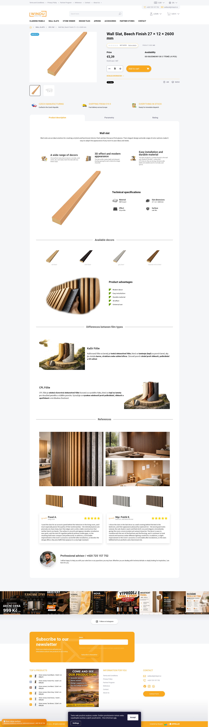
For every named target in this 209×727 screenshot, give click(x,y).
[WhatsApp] (153, 686)
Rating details (132, 45)
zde (115, 718)
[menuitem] (37, 21)
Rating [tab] (155, 117)
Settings (76, 723)
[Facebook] (144, 686)
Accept (133, 717)
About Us (97, 2)
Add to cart (134, 68)
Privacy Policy (52, 2)
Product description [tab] (57, 117)
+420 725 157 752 (153, 680)
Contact (87, 2)
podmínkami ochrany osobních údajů (111, 648)
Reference (78, 2)
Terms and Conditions (36, 2)
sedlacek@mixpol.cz (154, 676)
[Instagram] (149, 686)
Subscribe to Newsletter (89, 655)
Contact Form (154, 694)
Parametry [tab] (109, 117)
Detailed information (114, 76)
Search (120, 14)
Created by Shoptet (156, 724)
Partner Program (66, 2)
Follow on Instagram (106, 621)
